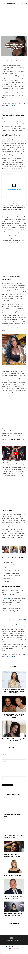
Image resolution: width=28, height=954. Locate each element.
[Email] (20, 60)
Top (14, 942)
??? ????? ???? (13, 211)
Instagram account (7, 598)
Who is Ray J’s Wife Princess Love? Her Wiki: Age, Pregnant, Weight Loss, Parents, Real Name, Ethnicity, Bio (14, 691)
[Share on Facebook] (8, 60)
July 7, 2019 (23, 619)
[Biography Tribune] (9, 3)
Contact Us (19, 940)
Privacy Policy (13, 940)
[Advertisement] (14, 22)
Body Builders (14, 41)
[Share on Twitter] (12, 60)
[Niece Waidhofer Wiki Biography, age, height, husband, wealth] (14, 729)
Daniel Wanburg (11, 51)
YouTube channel (19, 625)
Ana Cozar (14, 366)
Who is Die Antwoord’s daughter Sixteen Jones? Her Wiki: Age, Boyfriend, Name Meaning (14, 716)
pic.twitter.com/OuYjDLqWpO (14, 616)
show (9, 110)
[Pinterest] (16, 60)
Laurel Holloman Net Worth (12, 875)
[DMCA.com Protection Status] (14, 938)
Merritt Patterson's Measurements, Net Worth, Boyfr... (12, 814)
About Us (8, 940)
